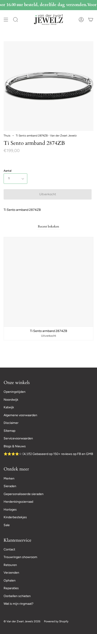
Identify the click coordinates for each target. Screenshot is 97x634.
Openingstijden (14, 392)
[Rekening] (81, 19)
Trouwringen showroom (20, 557)
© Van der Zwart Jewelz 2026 (22, 621)
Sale (7, 525)
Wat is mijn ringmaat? (18, 604)
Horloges (10, 509)
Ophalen (10, 580)
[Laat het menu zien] (5, 19)
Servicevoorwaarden (18, 438)
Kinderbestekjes (15, 517)
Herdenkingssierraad (18, 502)
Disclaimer (11, 423)
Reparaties (11, 588)
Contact (9, 549)
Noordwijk (11, 400)
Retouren (10, 565)
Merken (9, 478)
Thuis (7, 135)
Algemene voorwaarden (20, 415)
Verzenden (11, 573)
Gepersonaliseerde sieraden (24, 494)
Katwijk (9, 407)
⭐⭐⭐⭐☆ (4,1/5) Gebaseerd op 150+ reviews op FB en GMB (48, 454)
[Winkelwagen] (90, 19)
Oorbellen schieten (17, 596)
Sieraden (10, 486)
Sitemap (9, 431)
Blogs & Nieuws (15, 446)
